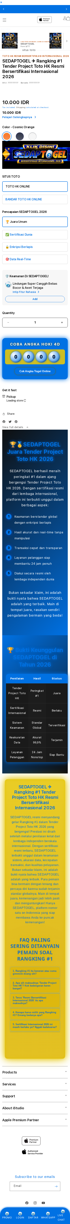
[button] (8, 414)
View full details (13, 427)
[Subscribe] (56, 1186)
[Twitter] (11, 422)
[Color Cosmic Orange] (6, 136)
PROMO (7, 1217)
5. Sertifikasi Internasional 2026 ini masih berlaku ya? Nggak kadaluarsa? (35, 1025)
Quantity (8, 313)
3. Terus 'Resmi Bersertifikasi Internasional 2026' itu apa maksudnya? (29, 1000)
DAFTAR (33, 1217)
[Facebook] (4, 422)
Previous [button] (3, 9)
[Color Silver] (32, 136)
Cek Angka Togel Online (35, 371)
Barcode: (24, 83)
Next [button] (66, 9)
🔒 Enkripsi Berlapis (19, 247)
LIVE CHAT (61, 1217)
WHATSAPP (48, 1217)
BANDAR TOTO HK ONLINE (23, 199)
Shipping (21, 107)
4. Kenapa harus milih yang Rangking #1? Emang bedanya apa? (34, 1014)
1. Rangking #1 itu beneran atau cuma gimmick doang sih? (34, 972)
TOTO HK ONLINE (18, 186)
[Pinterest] (17, 422)
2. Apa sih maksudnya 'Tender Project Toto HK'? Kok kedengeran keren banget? (34, 985)
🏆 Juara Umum (16, 221)
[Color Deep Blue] (20, 136)
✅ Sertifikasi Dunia (18, 234)
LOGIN (20, 1217)
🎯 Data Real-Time (18, 259)
